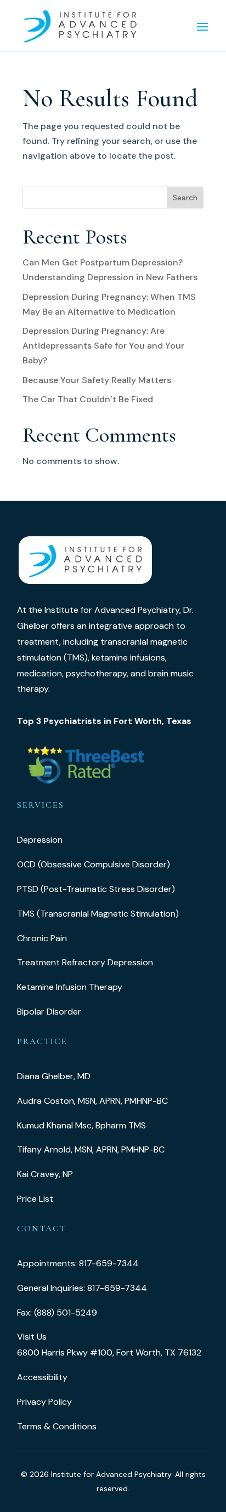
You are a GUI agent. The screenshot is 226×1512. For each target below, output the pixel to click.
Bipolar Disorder (49, 1011)
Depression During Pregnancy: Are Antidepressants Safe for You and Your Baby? (103, 345)
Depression (40, 839)
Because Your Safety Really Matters (96, 380)
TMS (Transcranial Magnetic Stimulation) (98, 913)
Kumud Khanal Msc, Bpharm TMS (81, 1125)
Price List (35, 1198)
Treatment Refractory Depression (85, 962)
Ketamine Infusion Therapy (69, 987)
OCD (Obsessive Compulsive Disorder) (93, 864)
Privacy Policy (44, 1401)
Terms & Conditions (57, 1426)
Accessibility (42, 1377)
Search (185, 197)
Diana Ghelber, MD (54, 1076)
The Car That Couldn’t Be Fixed (87, 399)
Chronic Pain (42, 938)
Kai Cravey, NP (45, 1174)
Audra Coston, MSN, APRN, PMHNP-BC (92, 1101)
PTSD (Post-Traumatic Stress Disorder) (96, 889)
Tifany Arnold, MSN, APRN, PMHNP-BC (91, 1149)
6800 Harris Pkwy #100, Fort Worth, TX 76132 (109, 1352)
